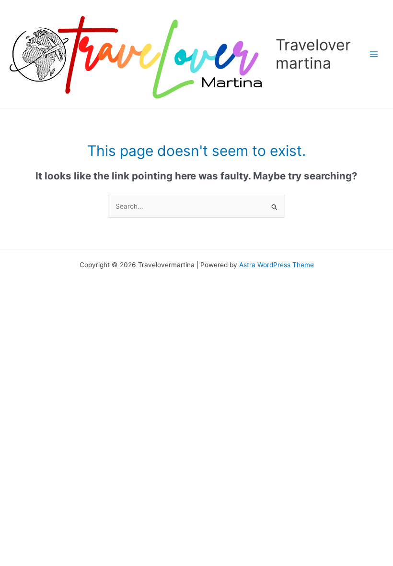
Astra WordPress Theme (276, 265)
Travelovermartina (313, 53)
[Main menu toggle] (374, 54)
